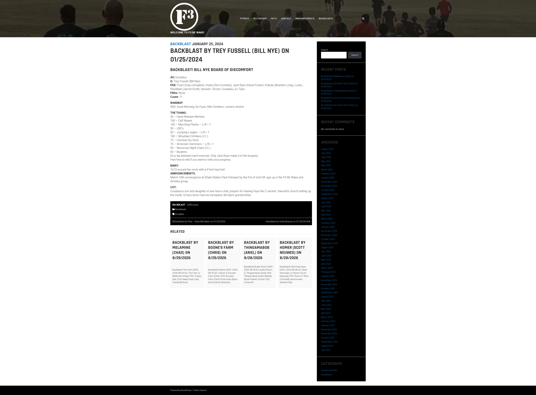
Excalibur (179, 214)
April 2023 (326, 313)
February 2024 (328, 272)
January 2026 (327, 177)
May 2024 (326, 259)
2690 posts (192, 204)
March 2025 (327, 218)
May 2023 (326, 309)
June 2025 (326, 206)
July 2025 (326, 202)
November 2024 (329, 235)
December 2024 (329, 231)
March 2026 (327, 169)
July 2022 (326, 350)
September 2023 (329, 292)
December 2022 (329, 329)
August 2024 (327, 247)
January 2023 (327, 325)
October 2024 (328, 239)
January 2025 (327, 227)
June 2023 (326, 305)
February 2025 (328, 223)
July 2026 (326, 153)
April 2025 (326, 214)
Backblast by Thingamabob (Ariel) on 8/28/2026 (257, 250)
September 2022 (329, 341)
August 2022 (327, 345)
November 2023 (329, 284)
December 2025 (329, 182)
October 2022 (328, 337)
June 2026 (326, 157)
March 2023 (327, 317)
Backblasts (326, 18)
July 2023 (326, 300)
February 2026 (328, 173)
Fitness (244, 18)
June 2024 (326, 255)
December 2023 (329, 280)
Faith (274, 18)
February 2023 (328, 321)
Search (324, 50)
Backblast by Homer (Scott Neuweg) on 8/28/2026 (293, 250)
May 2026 (326, 161)
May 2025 (326, 210)
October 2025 (328, 190)
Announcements (304, 18)
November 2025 (329, 186)
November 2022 (329, 333)
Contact (286, 18)
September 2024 (329, 243)
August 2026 (327, 149)
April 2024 (326, 264)
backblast (180, 44)
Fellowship (260, 18)
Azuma (203, 390)
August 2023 (327, 296)
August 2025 (327, 198)
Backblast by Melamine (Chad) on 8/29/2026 (185, 250)
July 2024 (326, 251)
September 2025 (329, 194)
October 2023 (328, 288)
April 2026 (326, 165)
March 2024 (327, 268)
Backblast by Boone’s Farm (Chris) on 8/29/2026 (221, 250)
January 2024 (327, 276)
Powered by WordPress (180, 390)
